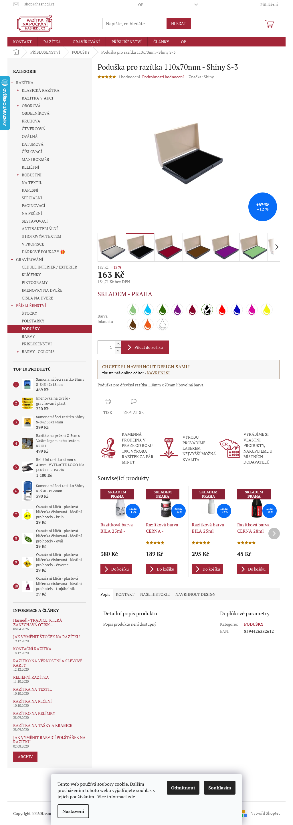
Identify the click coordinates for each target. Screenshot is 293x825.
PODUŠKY (31, 328)
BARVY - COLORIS (38, 351)
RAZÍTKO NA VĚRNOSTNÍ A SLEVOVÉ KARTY (47, 663)
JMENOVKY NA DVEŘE (42, 290)
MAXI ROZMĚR (35, 159)
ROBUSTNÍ (31, 175)
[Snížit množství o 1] (118, 350)
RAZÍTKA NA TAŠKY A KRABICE (42, 725)
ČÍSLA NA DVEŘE (37, 298)
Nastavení (73, 811)
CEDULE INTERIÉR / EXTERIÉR (49, 267)
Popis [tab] (105, 594)
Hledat (178, 23)
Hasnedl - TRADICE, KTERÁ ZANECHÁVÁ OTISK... (37, 622)
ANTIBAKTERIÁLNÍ (40, 228)
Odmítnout (183, 788)
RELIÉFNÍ (30, 167)
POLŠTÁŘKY (33, 321)
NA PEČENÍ (32, 213)
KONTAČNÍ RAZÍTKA (32, 649)
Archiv (25, 756)
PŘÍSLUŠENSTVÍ (31, 305)
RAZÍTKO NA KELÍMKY (34, 713)
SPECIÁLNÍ (32, 198)
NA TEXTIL (32, 182)
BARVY (28, 336)
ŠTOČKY (29, 313)
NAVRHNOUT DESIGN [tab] (195, 594)
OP (140, 4)
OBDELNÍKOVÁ (36, 113)
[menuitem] (22, 41)
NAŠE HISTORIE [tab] (155, 594)
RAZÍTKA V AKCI (37, 98)
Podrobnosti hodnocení (163, 76)
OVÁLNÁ (30, 136)
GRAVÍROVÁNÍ (29, 259)
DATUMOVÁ (32, 144)
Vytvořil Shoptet (265, 813)
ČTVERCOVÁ (33, 128)
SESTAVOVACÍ (35, 221)
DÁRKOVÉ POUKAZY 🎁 (43, 251)
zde (131, 796)
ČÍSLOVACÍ (32, 151)
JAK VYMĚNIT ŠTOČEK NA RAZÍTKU (46, 637)
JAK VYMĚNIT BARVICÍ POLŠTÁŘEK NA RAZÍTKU (49, 739)
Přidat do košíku (148, 347)
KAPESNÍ (30, 190)
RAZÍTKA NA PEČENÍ (32, 701)
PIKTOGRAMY (35, 282)
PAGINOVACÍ (33, 205)
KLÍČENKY (31, 274)
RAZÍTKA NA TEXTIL (32, 689)
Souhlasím (219, 788)
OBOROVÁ (31, 105)
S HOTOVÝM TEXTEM (41, 236)
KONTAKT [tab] (125, 594)
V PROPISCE (33, 244)
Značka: (201, 76)
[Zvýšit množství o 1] (118, 344)
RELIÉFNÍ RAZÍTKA (31, 677)
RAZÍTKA (24, 82)
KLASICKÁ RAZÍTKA (41, 90)
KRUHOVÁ (31, 121)
